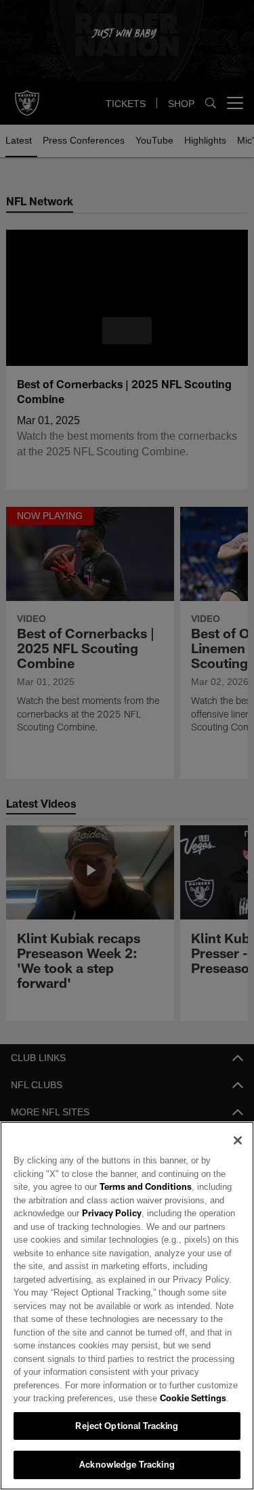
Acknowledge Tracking (127, 1464)
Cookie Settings (135, 1397)
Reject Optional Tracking (126, 1425)
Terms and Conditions (107, 1186)
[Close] (238, 1140)
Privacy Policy (110, 1212)
